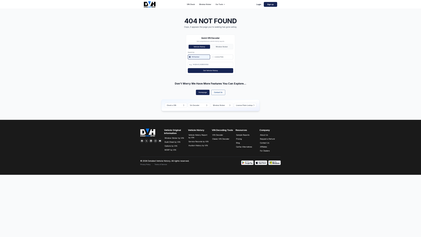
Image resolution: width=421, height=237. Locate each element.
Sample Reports (242, 135)
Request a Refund (267, 139)
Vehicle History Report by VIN (197, 136)
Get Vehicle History (210, 70)
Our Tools (219, 4)
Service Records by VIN (198, 141)
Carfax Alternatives (244, 147)
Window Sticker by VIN (174, 138)
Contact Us (218, 92)
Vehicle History (199, 47)
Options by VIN (171, 146)
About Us (264, 135)
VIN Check (191, 4)
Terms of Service (160, 164)
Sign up (270, 4)
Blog (238, 143)
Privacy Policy (145, 164)
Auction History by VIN (198, 145)
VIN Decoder (217, 135)
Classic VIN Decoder (220, 139)
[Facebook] (142, 141)
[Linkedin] (151, 141)
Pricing (239, 139)
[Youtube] (159, 141)
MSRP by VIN (170, 150)
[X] (146, 141)
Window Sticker (205, 4)
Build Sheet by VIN (172, 142)
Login (258, 4)
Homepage (203, 92)
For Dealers (265, 151)
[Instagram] (155, 141)
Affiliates (263, 147)
